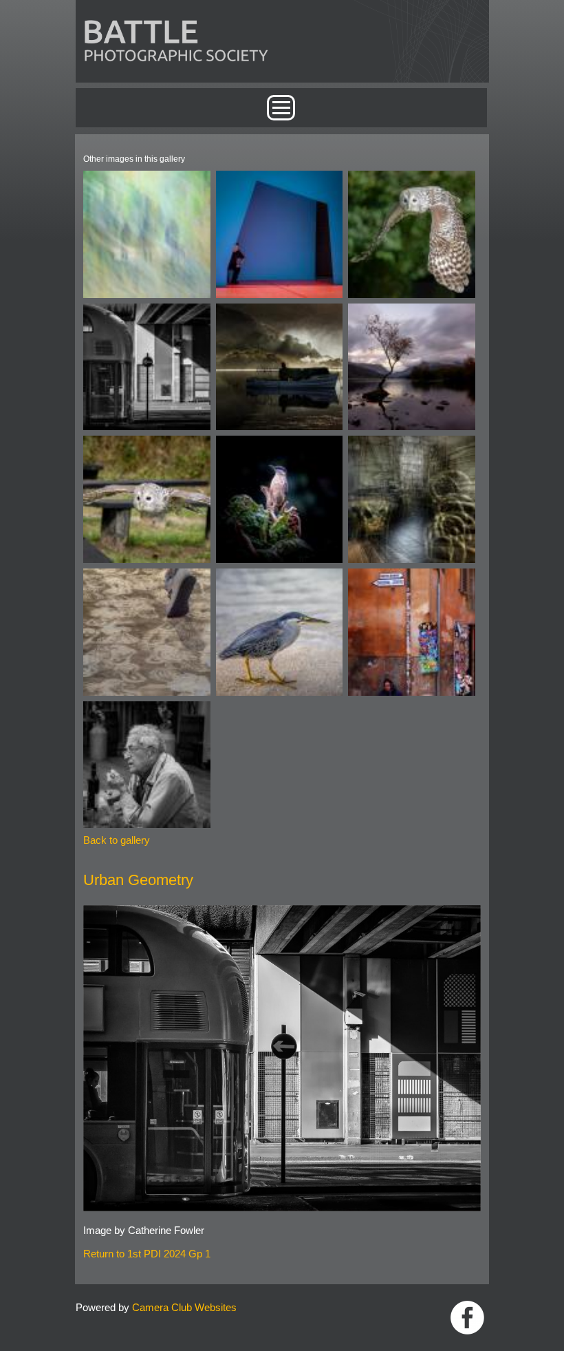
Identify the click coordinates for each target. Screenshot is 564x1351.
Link (467, 1317)
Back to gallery (116, 840)
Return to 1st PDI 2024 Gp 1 (146, 1253)
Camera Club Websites (184, 1307)
